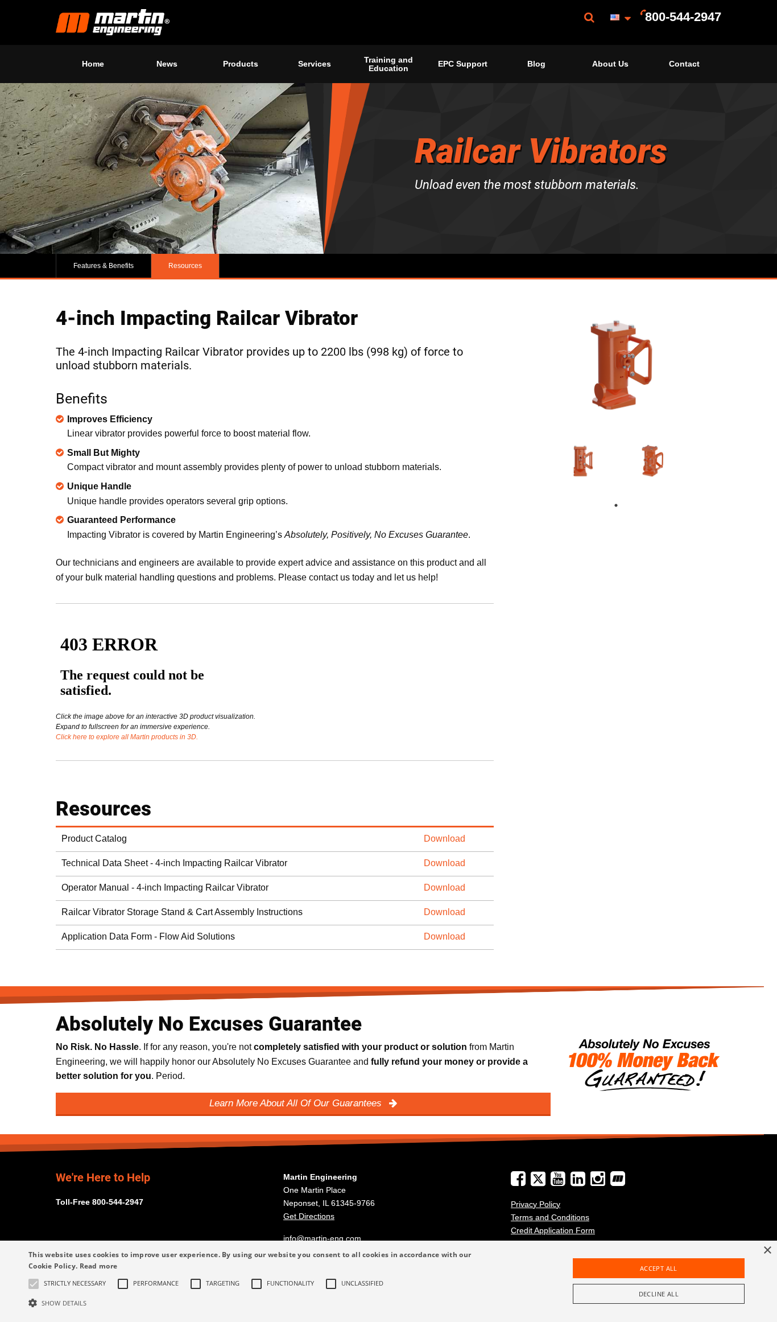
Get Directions (308, 1216)
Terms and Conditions (550, 1217)
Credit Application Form (553, 1230)
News (166, 63)
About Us (610, 63)
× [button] (767, 1250)
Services (314, 63)
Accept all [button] (658, 1268)
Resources (185, 266)
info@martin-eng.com (322, 1238)
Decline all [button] (659, 1294)
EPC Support (462, 63)
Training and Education (388, 63)
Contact (684, 63)
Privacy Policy (535, 1204)
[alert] (388, 1281)
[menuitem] (113, 22)
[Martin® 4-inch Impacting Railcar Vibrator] (616, 366)
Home (93, 63)
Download (444, 838)
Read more (99, 1266)
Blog (536, 63)
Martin (112, 22)
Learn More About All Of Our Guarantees (297, 1103)
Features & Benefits (103, 266)
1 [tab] (627, 505)
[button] (262, 1302)
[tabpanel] (580, 461)
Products (240, 63)
